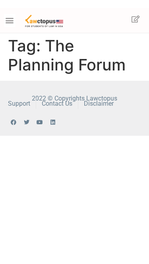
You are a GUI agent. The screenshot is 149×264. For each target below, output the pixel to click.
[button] (9, 20)
